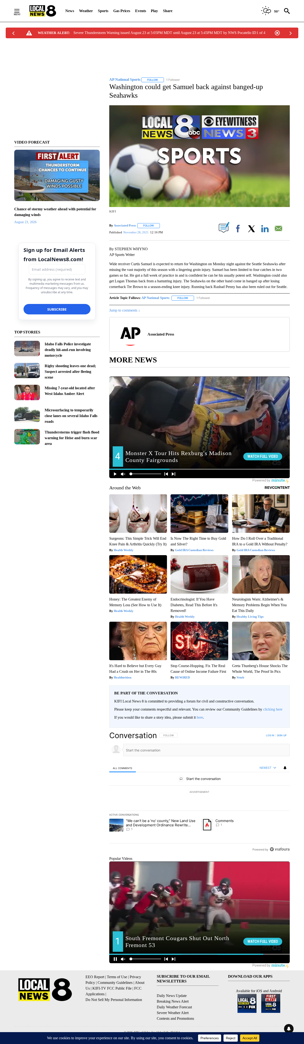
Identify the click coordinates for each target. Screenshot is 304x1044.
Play (154, 11)
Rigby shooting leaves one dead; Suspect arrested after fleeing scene (70, 371)
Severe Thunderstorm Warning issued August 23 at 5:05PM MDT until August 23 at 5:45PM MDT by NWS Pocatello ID (164, 33)
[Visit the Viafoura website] (280, 849)
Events (140, 11)
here (200, 717)
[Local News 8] (43, 10)
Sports (103, 11)
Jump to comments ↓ (124, 310)
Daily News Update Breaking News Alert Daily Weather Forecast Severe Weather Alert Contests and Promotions (175, 1007)
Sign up (281, 735)
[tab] (122, 768)
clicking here (272, 709)
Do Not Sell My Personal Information (114, 1000)
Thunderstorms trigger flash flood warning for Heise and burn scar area (72, 438)
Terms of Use (117, 977)
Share (167, 11)
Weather (86, 11)
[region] (199, 792)
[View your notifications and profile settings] (285, 768)
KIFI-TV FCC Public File (112, 988)
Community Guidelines (115, 983)
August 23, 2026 (25, 222)
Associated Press (125, 225)
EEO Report (95, 977)
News (69, 11)
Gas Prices (121, 11)
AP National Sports (155, 298)
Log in (270, 735)
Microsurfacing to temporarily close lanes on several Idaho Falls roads (71, 415)
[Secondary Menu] (20, 11)
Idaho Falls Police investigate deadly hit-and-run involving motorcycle (68, 349)
